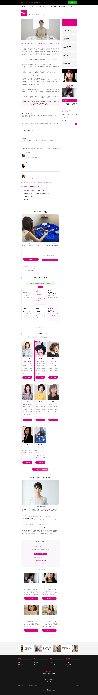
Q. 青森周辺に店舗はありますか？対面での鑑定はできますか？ (34, 190)
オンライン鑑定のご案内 (50, 260)
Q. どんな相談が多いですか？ (27, 196)
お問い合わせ (52, 662)
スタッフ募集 (68, 662)
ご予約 (70, 6)
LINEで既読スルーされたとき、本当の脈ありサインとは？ (34, 648)
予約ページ (44, 563)
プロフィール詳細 (27, 377)
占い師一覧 (20, 666)
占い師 (42, 6)
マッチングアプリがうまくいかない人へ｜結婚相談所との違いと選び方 (69, 104)
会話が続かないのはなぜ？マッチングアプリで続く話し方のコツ (69, 109)
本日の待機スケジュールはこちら (40, 469)
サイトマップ (52, 666)
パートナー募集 (68, 664)
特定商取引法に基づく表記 (33, 685)
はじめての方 (25, 6)
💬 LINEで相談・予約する (40, 553)
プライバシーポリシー (25, 685)
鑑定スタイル (53, 6)
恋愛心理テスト (36, 662)
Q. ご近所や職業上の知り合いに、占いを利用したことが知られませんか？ (36, 193)
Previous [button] (19, 648)
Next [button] (78, 648)
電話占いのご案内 (37, 563)
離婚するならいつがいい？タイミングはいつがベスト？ (72, 648)
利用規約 (19, 685)
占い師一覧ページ (41, 182)
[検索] (75, 124)
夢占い (35, 664)
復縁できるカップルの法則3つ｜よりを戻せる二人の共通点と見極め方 (69, 115)
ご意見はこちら (52, 664)
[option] (30, 648)
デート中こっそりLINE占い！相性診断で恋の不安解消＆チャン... (53, 648)
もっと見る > (31, 598)
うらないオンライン (69, 666)
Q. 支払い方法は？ (25, 199)
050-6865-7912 (50, 691)
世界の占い (36, 666)
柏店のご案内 (31, 259)
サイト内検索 (64, 120)
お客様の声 (62, 6)
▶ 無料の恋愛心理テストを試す (40, 560)
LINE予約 (72, 2)
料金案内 (33, 6)
